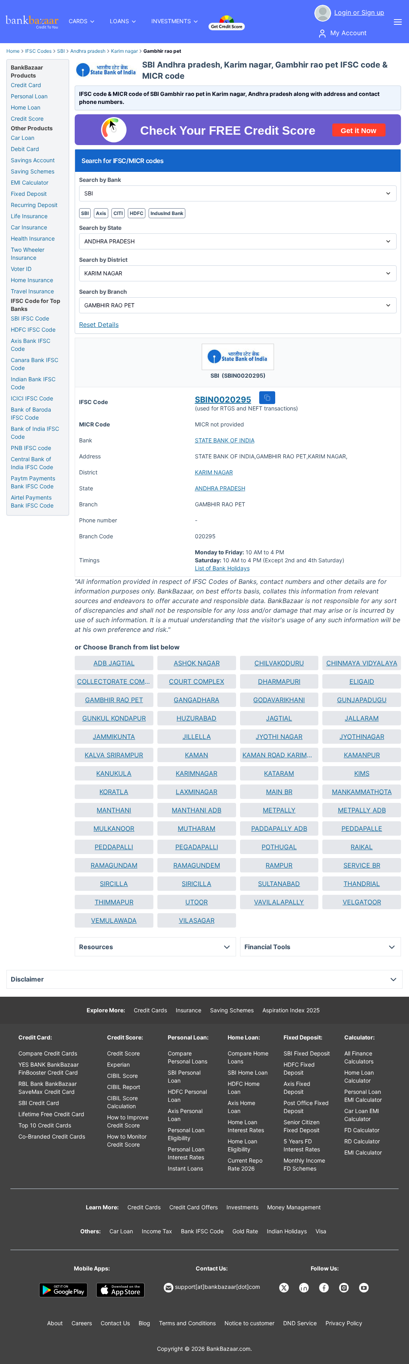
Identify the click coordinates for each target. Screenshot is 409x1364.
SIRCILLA (114, 884)
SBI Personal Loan (184, 1076)
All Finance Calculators (358, 1057)
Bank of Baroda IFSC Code (31, 413)
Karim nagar (124, 51)
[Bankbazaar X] (284, 1287)
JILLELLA (197, 737)
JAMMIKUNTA (114, 737)
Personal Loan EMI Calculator (363, 1095)
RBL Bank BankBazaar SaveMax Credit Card (47, 1087)
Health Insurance (33, 238)
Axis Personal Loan (185, 1114)
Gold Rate (245, 1231)
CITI (118, 213)
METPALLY (279, 810)
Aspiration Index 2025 (291, 1010)
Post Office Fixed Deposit (306, 1106)
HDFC (136, 213)
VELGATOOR (362, 902)
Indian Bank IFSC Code (33, 383)
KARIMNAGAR (196, 773)
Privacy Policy (344, 1323)
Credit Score (27, 118)
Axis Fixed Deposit (297, 1087)
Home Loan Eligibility (242, 1145)
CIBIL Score (122, 1075)
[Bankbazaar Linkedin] (304, 1287)
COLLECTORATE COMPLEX (114, 681)
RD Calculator (362, 1141)
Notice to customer (249, 1323)
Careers (81, 1323)
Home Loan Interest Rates (246, 1126)
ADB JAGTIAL (114, 663)
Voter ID (21, 268)
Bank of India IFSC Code (35, 432)
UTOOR (196, 902)
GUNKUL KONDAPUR (114, 718)
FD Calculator (361, 1130)
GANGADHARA (196, 700)
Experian (118, 1064)
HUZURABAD (196, 718)
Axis (101, 213)
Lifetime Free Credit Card (51, 1114)
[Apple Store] (120, 1290)
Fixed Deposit (29, 193)
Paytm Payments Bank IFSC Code (33, 482)
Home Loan (25, 107)
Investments (242, 1207)
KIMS (361, 773)
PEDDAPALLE (361, 828)
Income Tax (157, 1231)
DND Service (300, 1323)
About (55, 1323)
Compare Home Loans (248, 1057)
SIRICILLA (196, 884)
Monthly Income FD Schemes (304, 1164)
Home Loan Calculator (359, 1076)
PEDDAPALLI (114, 847)
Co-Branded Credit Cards (51, 1136)
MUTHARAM (196, 828)
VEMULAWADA (114, 920)
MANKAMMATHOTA (362, 792)
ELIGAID (361, 681)
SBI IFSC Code (30, 318)
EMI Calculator (29, 182)
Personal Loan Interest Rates (186, 1153)
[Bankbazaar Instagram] (344, 1287)
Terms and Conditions (187, 1323)
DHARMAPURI (279, 681)
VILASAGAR (196, 920)
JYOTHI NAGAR (279, 737)
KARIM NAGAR (214, 472)
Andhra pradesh (87, 51)
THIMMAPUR (114, 902)
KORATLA (113, 792)
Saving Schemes (32, 171)
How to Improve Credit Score (128, 1121)
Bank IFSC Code (202, 1231)
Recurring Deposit (34, 204)
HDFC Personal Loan (187, 1095)
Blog (144, 1323)
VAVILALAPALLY (279, 902)
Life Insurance (29, 216)
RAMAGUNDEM (196, 865)
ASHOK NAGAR (197, 663)
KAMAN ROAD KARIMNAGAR (279, 755)
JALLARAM (362, 718)
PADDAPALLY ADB (279, 828)
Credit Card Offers (193, 1207)
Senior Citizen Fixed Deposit (302, 1126)
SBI (61, 51)
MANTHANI (114, 810)
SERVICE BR (361, 865)
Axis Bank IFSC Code (30, 344)
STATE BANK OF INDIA (224, 440)
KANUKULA (113, 773)
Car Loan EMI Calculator (361, 1114)
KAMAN (196, 755)
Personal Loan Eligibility (186, 1134)
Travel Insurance (32, 291)
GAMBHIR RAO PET (114, 700)
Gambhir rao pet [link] (162, 51)
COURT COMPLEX (196, 681)
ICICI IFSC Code (32, 398)
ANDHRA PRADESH (220, 488)
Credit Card (26, 85)
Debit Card (25, 148)
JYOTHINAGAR (362, 737)
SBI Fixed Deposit (307, 1053)
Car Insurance (29, 227)
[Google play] (63, 1290)
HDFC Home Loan (244, 1087)
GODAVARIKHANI (279, 700)
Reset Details (99, 325)
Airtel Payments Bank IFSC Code (32, 501)
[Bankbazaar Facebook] (324, 1287)
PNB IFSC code (31, 447)
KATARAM (279, 773)
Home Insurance (32, 280)
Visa (321, 1231)
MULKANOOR (113, 828)
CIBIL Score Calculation (122, 1102)
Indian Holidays (287, 1231)
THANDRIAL (361, 884)
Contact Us (115, 1323)
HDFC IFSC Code (33, 329)
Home (13, 51)
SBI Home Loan (248, 1072)
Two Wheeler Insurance (27, 253)
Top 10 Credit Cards (44, 1125)
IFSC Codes (38, 51)
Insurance (188, 1010)
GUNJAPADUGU (362, 700)
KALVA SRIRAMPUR (114, 755)
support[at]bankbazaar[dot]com (217, 1286)
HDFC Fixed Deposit (299, 1068)
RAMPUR (279, 865)
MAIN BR (279, 792)
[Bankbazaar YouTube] (364, 1287)
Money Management (294, 1207)
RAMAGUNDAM (114, 865)
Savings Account (33, 160)
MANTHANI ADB (196, 810)
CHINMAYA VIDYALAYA (361, 663)
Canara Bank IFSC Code (34, 363)
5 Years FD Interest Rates (302, 1145)
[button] (267, 397)
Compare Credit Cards (47, 1053)
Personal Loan (29, 96)
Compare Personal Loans (187, 1057)
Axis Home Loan (241, 1106)
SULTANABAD (279, 884)
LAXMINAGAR (196, 792)
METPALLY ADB (362, 810)
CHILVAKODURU (279, 663)
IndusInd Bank (167, 213)
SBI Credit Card (38, 1102)
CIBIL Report (123, 1086)
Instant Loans (185, 1168)
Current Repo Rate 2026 (245, 1164)
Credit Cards (150, 1010)
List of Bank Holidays (222, 568)
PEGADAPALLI (196, 847)
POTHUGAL (279, 847)
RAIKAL (362, 847)
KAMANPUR (362, 755)
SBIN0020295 (223, 399)
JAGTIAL (279, 718)
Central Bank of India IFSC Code (32, 463)
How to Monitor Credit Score (127, 1140)
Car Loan (22, 137)
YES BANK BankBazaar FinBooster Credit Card (48, 1068)
